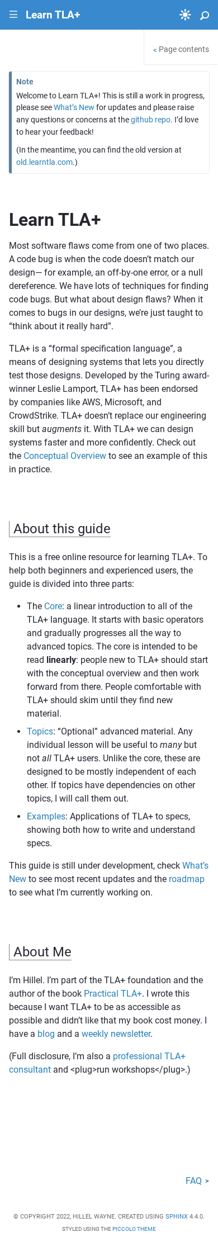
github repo (150, 120)
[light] (185, 15)
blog (46, 1034)
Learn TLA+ (53, 14)
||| (13, 15)
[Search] (204, 15)
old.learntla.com (44, 162)
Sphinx (176, 1216)
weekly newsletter (116, 1034)
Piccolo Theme (134, 1229)
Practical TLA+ (113, 993)
